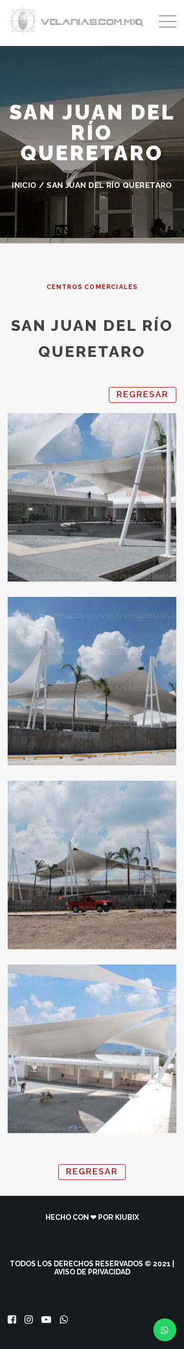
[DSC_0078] (92, 1049)
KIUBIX (127, 1217)
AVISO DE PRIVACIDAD (92, 1272)
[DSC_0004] (92, 681)
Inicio (24, 185)
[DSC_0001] (92, 497)
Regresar (143, 394)
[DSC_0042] (92, 865)
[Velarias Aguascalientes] (74, 20)
